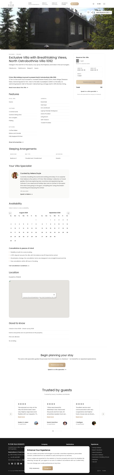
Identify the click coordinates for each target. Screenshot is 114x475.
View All (94, 462)
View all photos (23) (103, 12)
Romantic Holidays (97, 455)
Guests (79, 73)
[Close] (54, 295)
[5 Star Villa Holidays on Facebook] (12, 463)
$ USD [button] (99, 4)
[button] (93, 3)
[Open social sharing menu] (92, 13)
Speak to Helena (25, 194)
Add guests (65, 3)
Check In (44, 3)
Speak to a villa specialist (89, 91)
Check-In (79, 68)
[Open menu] (104, 3)
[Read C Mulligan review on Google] (80, 404)
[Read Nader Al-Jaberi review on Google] (22, 404)
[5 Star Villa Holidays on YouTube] (21, 463)
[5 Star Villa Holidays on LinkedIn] (18, 463)
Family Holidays (96, 447)
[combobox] (65, 4)
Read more (21, 417)
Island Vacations (97, 452)
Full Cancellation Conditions (18, 266)
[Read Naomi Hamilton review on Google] (51, 404)
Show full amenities (15, 142)
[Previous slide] (11, 414)
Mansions (95, 459)
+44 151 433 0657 (15, 457)
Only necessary (34, 468)
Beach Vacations (97, 450)
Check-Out (93, 68)
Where (29, 3)
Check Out (54, 3)
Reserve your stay (57, 365)
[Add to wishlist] (88, 13)
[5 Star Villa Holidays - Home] (11, 3)
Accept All (47, 468)
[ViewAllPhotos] (57, 28)
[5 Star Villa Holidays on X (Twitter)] (9, 463)
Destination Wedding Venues (100, 457)
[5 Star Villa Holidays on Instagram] (15, 463)
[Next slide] (103, 414)
